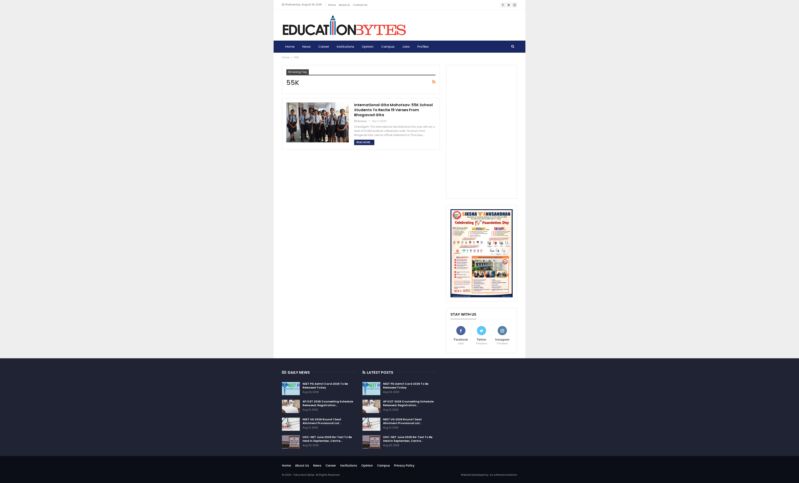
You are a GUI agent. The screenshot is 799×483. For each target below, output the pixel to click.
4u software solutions (503, 475)
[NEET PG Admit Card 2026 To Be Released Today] (291, 388)
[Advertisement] (481, 131)
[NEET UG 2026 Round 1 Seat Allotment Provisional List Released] (291, 424)
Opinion (367, 46)
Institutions (345, 46)
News (306, 46)
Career (323, 46)
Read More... (364, 142)
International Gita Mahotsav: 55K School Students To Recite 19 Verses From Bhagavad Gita (393, 109)
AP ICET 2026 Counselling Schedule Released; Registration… (328, 403)
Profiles (423, 46)
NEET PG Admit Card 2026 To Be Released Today (325, 386)
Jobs (406, 46)
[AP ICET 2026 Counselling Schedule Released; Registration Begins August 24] (291, 406)
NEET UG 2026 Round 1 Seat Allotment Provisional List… (322, 421)
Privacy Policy (404, 465)
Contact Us (360, 5)
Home (332, 5)
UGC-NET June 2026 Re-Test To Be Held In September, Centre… (327, 439)
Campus (388, 46)
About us (344, 5)
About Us (302, 465)
